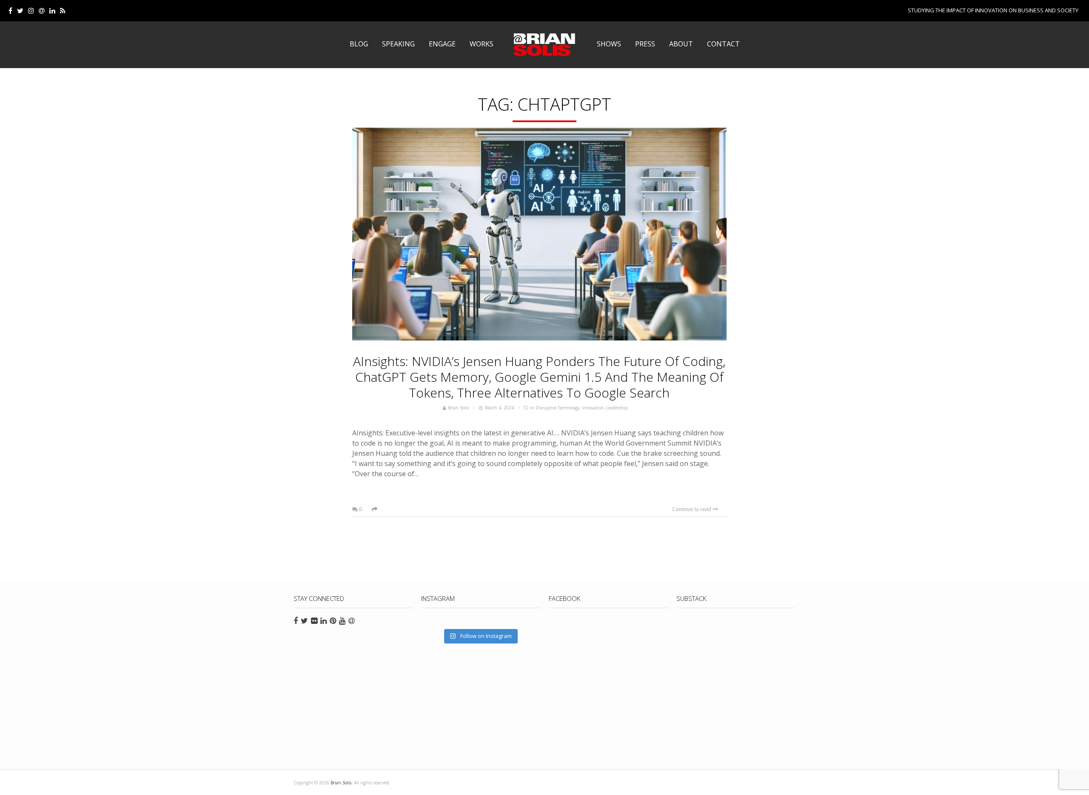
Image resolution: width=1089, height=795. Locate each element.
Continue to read (692, 509)
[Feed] (63, 10)
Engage (442, 44)
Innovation (593, 408)
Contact (723, 44)
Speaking (398, 44)
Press (645, 44)
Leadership (616, 408)
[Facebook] (10, 10)
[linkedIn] (52, 10)
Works (481, 44)
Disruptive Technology (557, 408)
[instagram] (31, 10)
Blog (359, 44)
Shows (609, 44)
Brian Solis (544, 44)
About (681, 44)
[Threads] (42, 10)
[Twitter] (20, 10)
